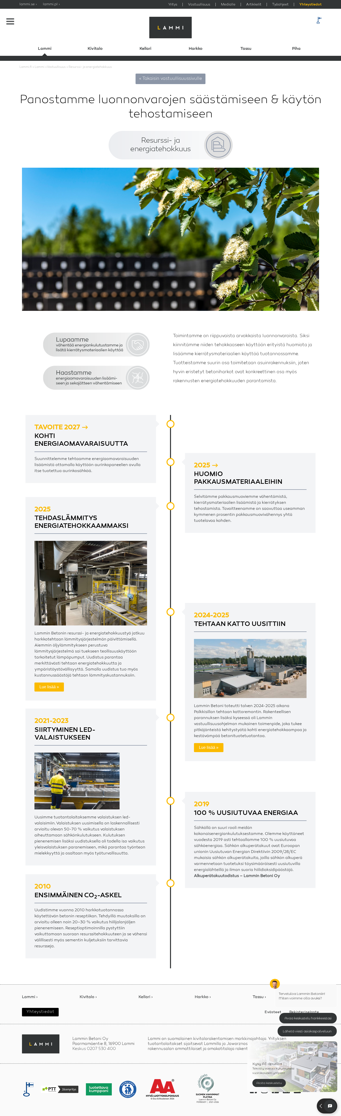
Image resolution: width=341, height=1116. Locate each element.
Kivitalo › (88, 997)
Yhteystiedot (310, 5)
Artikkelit (253, 4)
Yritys (172, 4)
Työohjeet (280, 4)
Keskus (94, 1049)
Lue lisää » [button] (49, 687)
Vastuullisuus (199, 4)
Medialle (228, 4)
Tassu (245, 49)
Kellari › (146, 997)
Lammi (44, 49)
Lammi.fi (25, 67)
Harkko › (203, 997)
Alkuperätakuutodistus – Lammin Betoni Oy (237, 876)
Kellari (145, 49)
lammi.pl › (51, 4)
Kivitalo (95, 49)
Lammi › (30, 997)
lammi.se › (28, 4)
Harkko (195, 49)
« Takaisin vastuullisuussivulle (170, 78)
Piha (296, 49)
